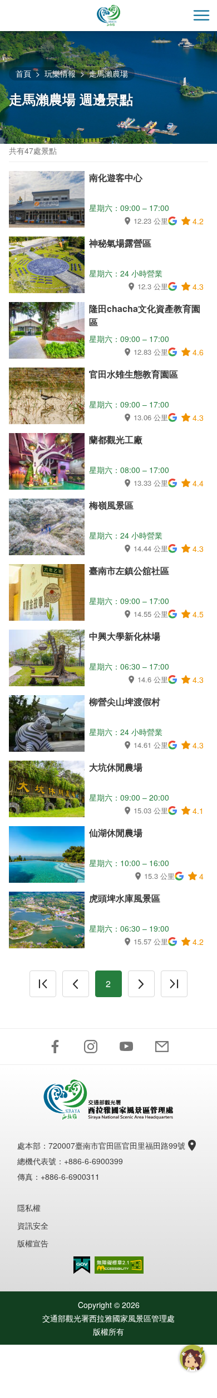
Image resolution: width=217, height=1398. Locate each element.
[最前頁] (42, 983)
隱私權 (29, 1207)
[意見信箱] (162, 1046)
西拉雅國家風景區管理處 (108, 15)
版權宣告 (32, 1243)
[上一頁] (75, 983)
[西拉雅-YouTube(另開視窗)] (126, 1046)
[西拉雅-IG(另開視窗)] (91, 1046)
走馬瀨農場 (108, 73)
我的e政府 (81, 1265)
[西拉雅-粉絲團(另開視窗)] (55, 1046)
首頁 (23, 73)
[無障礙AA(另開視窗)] (119, 1265)
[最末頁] (174, 983)
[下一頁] (141, 983)
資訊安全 (32, 1225)
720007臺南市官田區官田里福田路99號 (116, 1145)
